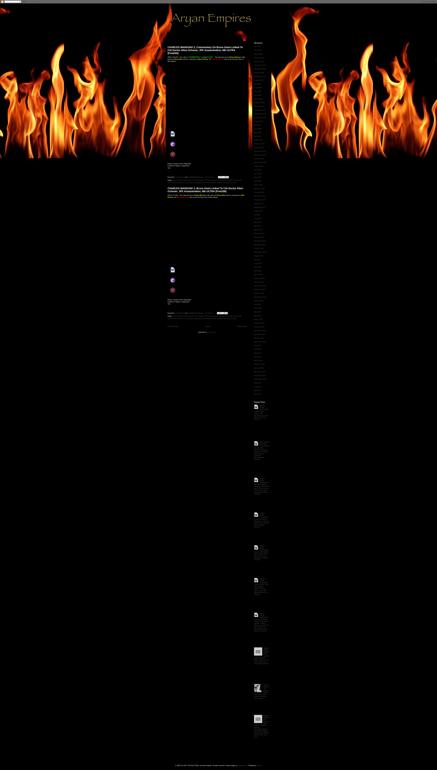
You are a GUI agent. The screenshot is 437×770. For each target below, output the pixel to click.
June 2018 (258, 173)
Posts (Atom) (211, 332)
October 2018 (259, 159)
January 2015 (259, 327)
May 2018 (257, 177)
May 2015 (257, 312)
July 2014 (257, 345)
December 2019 (260, 110)
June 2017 (258, 218)
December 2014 (260, 330)
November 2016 (260, 245)
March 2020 (258, 99)
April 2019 (257, 136)
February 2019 (259, 144)
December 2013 (260, 372)
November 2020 (260, 69)
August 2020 (258, 80)
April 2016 (257, 271)
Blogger (259, 765)
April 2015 (257, 316)
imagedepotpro (242, 765)
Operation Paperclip (193, 182)
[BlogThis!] (221, 177)
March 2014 (258, 360)
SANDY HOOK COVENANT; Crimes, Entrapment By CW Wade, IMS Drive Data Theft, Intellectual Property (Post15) (261, 553)
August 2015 (258, 301)
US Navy (233, 182)
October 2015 (259, 293)
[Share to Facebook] (225, 177)
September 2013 (260, 379)
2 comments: (209, 313)
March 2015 (258, 319)
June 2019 (258, 129)
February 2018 (259, 189)
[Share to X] (223, 177)
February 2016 (259, 278)
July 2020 (257, 84)
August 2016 (258, 256)
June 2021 (258, 50)
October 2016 (259, 248)
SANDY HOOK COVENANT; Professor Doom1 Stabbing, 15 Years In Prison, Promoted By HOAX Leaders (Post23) (261, 520)
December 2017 (260, 196)
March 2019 (258, 140)
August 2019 (258, 121)
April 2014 (257, 357)
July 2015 (257, 304)
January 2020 (259, 106)
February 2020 (259, 102)
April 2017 (257, 226)
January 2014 (259, 368)
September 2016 (260, 252)
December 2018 (260, 151)
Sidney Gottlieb (217, 182)
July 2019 (257, 125)
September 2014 (260, 342)
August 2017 (258, 211)
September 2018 (260, 162)
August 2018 (258, 166)
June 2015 (258, 308)
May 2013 (257, 390)
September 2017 (260, 207)
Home (207, 326)
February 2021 (259, 58)
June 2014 (258, 349)
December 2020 (260, 65)
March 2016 (258, 274)
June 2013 (258, 387)
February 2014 (259, 364)
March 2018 (258, 185)
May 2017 (257, 222)
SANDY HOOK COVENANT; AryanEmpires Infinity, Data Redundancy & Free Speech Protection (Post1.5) (261, 412)
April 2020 (257, 95)
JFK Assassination (211, 180)
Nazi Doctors (177, 182)
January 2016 (259, 282)
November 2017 (260, 200)
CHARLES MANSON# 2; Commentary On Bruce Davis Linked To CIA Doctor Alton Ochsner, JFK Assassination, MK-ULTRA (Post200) (205, 50)
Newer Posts (173, 326)
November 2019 (260, 114)
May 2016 (257, 267)
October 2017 (259, 203)
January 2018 (259, 192)
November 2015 (260, 289)
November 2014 (260, 334)
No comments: (210, 177)
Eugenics (201, 180)
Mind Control (234, 180)
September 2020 (260, 76)
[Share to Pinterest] (228, 177)
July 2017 (257, 215)
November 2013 (260, 375)
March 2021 (258, 54)
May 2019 (257, 132)
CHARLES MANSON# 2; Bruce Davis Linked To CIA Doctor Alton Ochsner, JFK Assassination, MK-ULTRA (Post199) (205, 190)
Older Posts (242, 326)
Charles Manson (188, 180)
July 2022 (257, 46)
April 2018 (257, 181)
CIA (195, 180)
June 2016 (258, 263)
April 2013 (257, 394)
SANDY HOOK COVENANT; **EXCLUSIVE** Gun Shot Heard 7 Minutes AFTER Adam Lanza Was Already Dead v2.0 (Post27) (261, 586)
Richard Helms (206, 182)
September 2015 (260, 297)
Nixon (184, 182)
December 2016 (260, 241)
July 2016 (257, 260)
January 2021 (259, 61)
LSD (227, 180)
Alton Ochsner (177, 180)
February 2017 (259, 233)
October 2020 (259, 73)
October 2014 (259, 338)
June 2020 (258, 88)
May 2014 (257, 353)
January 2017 (259, 237)
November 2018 (260, 155)
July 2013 (257, 383)
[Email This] (219, 177)
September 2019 (260, 118)
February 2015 (259, 323)
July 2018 (257, 170)
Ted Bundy (226, 182)
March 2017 (258, 230)
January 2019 (259, 147)
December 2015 (260, 286)
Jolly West (221, 180)
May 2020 (257, 91)
